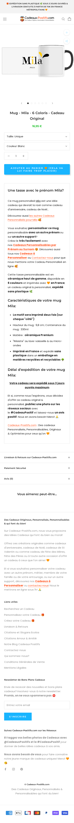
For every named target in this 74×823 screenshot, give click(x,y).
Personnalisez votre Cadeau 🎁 (24, 615)
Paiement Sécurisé (15, 468)
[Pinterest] (21, 769)
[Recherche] (63, 18)
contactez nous (38, 585)
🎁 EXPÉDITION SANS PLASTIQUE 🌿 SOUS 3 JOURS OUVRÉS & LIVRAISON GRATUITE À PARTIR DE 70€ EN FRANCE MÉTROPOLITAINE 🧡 (37, 6)
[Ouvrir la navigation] (5, 19)
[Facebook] (5, 769)
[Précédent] (21, 103)
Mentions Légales (15, 667)
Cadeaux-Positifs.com (22, 425)
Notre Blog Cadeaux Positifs (22, 644)
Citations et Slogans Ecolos (21, 632)
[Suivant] (52, 103)
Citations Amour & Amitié (20, 638)
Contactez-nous (42, 257)
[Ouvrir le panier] (69, 19)
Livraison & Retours (16, 626)
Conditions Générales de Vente (24, 662)
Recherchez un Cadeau (19, 609)
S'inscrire (18, 716)
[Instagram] (13, 769)
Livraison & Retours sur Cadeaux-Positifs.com (30, 457)
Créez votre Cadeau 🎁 (19, 620)
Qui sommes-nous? (16, 656)
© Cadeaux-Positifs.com (37, 784)
